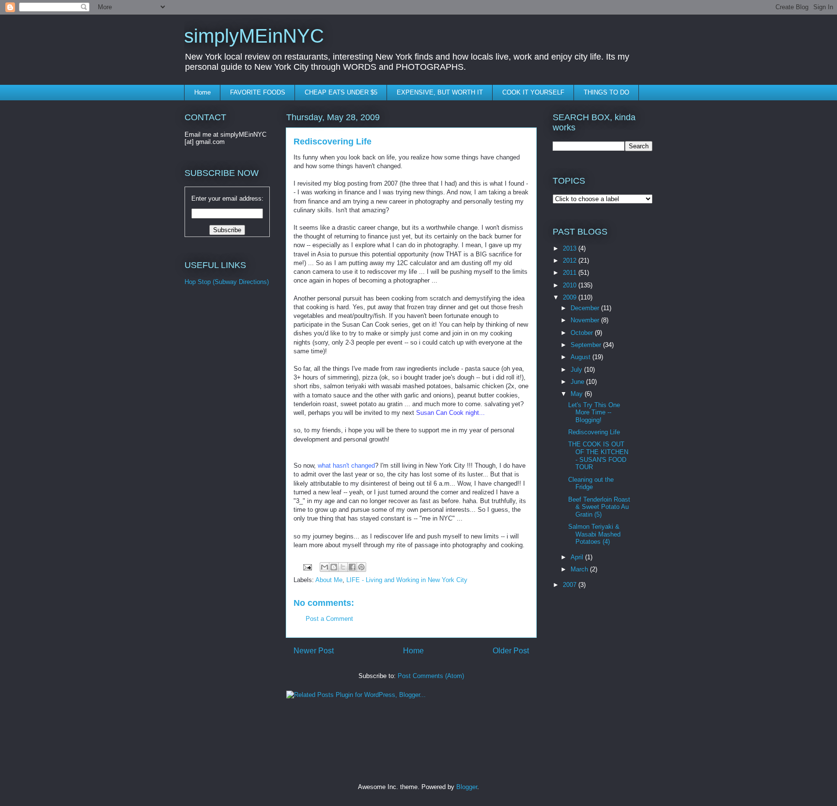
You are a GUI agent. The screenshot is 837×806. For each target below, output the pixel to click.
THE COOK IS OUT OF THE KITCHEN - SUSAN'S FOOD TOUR (598, 456)
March (580, 569)
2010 (570, 285)
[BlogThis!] (334, 567)
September (587, 344)
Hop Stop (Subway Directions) (227, 281)
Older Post (511, 651)
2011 (570, 272)
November (586, 320)
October (583, 332)
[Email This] (324, 567)
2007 (570, 584)
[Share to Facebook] (352, 567)
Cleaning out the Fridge (591, 483)
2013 (570, 248)
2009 (570, 297)
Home (202, 92)
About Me (328, 580)
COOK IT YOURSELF (533, 92)
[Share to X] (343, 567)
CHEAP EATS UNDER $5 (341, 92)
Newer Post (314, 651)
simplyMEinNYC (254, 36)
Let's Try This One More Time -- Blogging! (594, 412)
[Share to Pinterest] (361, 567)
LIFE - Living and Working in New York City (406, 580)
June (578, 381)
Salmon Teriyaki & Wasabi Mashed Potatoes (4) (594, 534)
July (577, 369)
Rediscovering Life (594, 432)
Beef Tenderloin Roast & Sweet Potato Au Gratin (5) (599, 507)
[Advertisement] (223, 455)
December (586, 308)
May (578, 393)
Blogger (466, 786)
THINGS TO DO (606, 92)
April (578, 557)
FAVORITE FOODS (257, 92)
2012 (570, 260)
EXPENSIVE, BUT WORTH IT (440, 92)
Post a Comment (329, 618)
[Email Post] (307, 566)
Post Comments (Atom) (431, 676)
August (581, 357)
